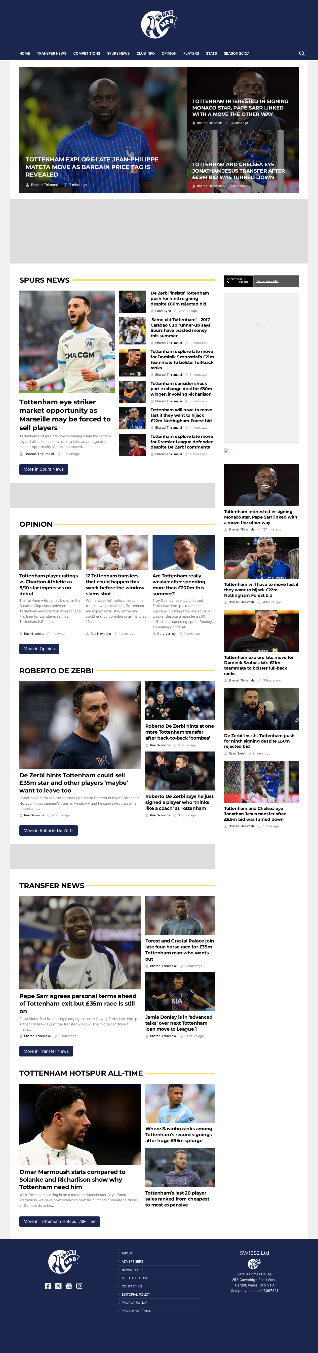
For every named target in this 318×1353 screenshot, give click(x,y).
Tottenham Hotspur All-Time (81, 1073)
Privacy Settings (136, 1311)
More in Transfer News (46, 1051)
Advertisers (132, 1261)
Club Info (146, 53)
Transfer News (51, 53)
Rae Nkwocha (34, 634)
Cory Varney (166, 634)
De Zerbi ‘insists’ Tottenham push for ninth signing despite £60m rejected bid (180, 298)
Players (191, 53)
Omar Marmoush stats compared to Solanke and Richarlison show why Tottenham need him (72, 1179)
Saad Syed (163, 311)
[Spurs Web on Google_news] (68, 1285)
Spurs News (118, 53)
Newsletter (132, 1270)
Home (24, 53)
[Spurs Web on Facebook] (47, 1285)
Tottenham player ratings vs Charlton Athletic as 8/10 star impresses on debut (48, 585)
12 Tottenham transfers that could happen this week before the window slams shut (115, 585)
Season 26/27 (236, 53)
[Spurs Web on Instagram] (79, 1285)
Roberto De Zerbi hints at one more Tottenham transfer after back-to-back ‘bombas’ (179, 732)
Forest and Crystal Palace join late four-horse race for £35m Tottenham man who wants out (179, 950)
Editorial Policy (136, 1294)
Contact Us (132, 1286)
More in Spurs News (44, 469)
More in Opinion (39, 648)
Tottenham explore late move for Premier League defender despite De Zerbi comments (182, 442)
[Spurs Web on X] (58, 1285)
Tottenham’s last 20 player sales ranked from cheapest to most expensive (177, 1199)
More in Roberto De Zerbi (49, 830)
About (127, 1253)
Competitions (86, 53)
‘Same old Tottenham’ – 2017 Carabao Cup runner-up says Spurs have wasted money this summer (180, 327)
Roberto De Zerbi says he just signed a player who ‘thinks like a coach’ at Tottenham (179, 802)
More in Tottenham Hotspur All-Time (60, 1221)
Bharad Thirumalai (45, 185)
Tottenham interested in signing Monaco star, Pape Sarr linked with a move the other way (240, 107)
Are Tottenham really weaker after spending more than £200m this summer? (179, 585)
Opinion (169, 53)
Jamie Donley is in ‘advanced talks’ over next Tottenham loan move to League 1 (179, 1023)
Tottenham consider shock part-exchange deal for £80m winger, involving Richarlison (181, 389)
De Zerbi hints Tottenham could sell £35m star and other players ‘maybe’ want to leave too (73, 783)
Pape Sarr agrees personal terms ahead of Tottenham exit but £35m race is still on (77, 1003)
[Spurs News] (261, 454)
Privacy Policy (134, 1303)
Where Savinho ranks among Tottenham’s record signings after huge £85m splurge (178, 1134)
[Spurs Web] (159, 24)
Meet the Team (135, 1278)
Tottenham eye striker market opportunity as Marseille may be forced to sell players (65, 415)
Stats (211, 53)
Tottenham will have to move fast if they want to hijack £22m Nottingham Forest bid (181, 415)
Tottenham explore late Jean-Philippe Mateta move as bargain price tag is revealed (92, 167)
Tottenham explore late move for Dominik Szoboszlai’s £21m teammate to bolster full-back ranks (182, 359)
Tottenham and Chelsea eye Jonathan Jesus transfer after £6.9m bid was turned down (238, 170)
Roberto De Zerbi (56, 670)
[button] (302, 53)
